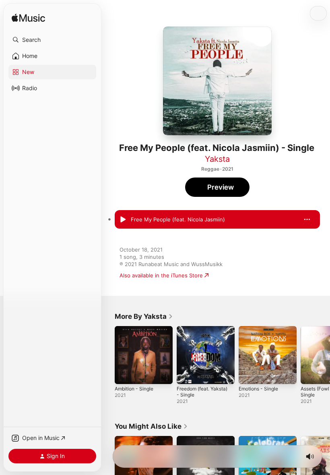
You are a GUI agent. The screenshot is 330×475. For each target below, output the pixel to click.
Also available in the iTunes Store (161, 275)
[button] (52, 40)
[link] (144, 316)
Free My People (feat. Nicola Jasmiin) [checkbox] (178, 219)
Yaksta (217, 159)
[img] (28, 18)
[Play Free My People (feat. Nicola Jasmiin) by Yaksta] (123, 219)
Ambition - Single (134, 389)
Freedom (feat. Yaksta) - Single (202, 392)
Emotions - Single (258, 389)
